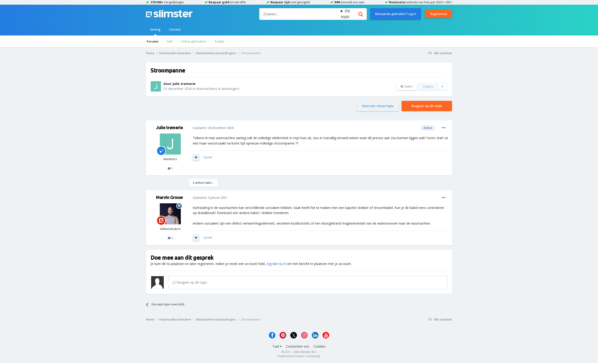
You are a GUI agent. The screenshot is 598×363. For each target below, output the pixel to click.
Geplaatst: (213, 128)
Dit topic (345, 13)
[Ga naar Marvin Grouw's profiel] (170, 213)
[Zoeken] (361, 14)
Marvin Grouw (169, 197)
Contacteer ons (297, 346)
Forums (152, 41)
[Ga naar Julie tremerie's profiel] (156, 86)
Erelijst (219, 41)
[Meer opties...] (443, 128)
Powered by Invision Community (299, 356)
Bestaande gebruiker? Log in (395, 14)
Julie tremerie (184, 83)
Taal (276, 346)
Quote (207, 157)
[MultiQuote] (196, 157)
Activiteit (175, 29)
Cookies (319, 346)
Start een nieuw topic (378, 106)
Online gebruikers (193, 41)
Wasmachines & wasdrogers (217, 88)
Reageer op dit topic (426, 106)
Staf (170, 41)
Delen (408, 86)
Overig (155, 29)
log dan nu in (276, 263)
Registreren (438, 14)
